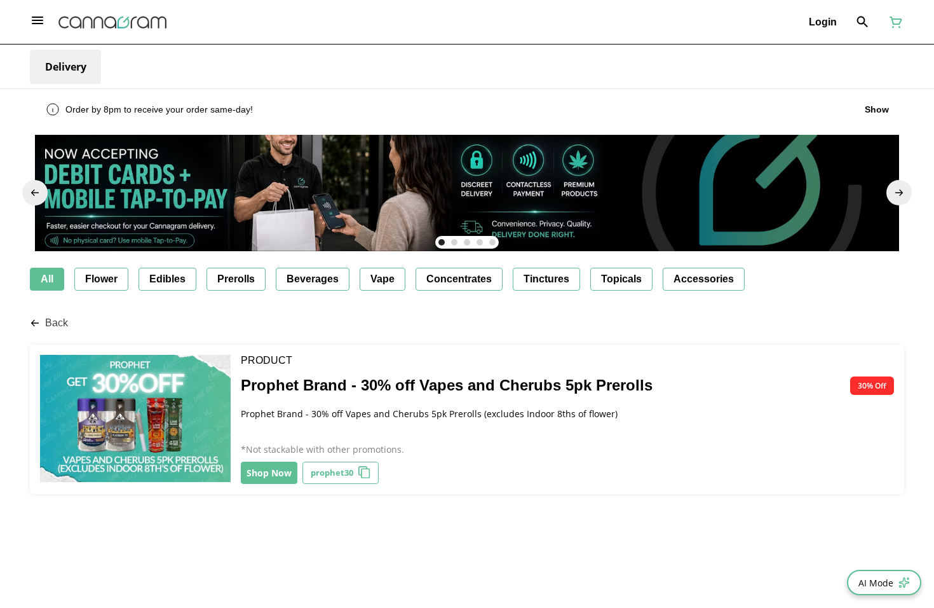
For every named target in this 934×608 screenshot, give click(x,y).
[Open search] (862, 22)
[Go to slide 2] (454, 242)
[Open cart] (893, 22)
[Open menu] (37, 20)
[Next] (899, 192)
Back (56, 322)
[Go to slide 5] (492, 242)
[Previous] (35, 192)
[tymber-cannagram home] (112, 22)
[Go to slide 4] (480, 242)
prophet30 (332, 472)
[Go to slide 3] (467, 242)
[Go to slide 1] (441, 242)
